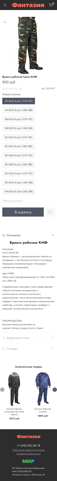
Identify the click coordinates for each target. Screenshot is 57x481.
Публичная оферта (23, 450)
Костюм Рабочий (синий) (43, 410)
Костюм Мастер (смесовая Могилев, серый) (14, 412)
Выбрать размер (11, 94)
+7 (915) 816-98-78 (28, 445)
